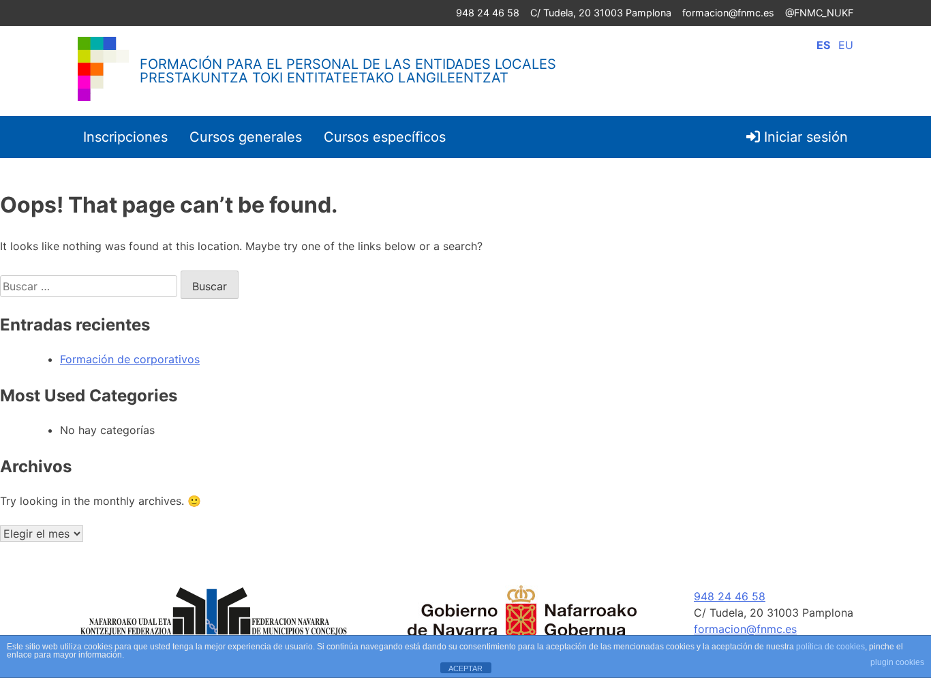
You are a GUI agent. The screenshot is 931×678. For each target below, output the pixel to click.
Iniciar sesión (804, 137)
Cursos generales (245, 137)
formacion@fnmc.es (728, 12)
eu (845, 45)
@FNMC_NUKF (819, 12)
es (823, 45)
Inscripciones (125, 137)
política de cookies (830, 646)
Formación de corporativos (130, 359)
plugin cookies (897, 662)
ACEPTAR (465, 668)
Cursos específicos (385, 137)
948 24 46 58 (487, 12)
